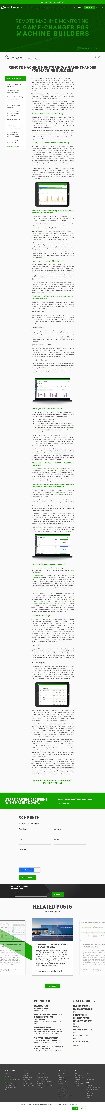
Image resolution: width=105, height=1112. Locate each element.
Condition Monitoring (42, 1075)
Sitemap (77, 1085)
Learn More (62, 803)
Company (46, 8)
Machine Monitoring (27, 1077)
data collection (82, 1041)
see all (76, 1045)
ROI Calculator (78, 1075)
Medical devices (62, 1081)
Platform (30, 8)
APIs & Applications (27, 1083)
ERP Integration (62, 1093)
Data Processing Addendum (93, 1087)
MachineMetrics (15, 59)
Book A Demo (77, 8)
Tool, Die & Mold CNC (63, 1097)
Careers (88, 1075)
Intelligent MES (26, 1075)
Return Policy (89, 1091)
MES (76, 1026)
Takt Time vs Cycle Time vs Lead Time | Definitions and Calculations (48, 1016)
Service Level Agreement (92, 1089)
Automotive (60, 1075)
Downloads (78, 1079)
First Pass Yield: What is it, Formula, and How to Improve (47, 1038)
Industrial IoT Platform (28, 1085)
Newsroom (77, 1081)
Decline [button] (82, 1108)
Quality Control (47, 1034)
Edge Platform (26, 1079)
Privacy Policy (74, 1104)
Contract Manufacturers (64, 1077)
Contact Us (7, 1073)
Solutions (38, 8)
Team (87, 1073)
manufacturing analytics (50, 1021)
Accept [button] (75, 1108)
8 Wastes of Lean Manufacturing (41, 1007)
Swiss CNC (60, 1091)
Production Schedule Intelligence (45, 1085)
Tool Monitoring (47, 1051)
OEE (76, 1038)
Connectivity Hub (79, 1083)
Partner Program (90, 1079)
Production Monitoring (42, 1073)
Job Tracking (40, 1087)
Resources (54, 8)
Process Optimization (42, 1079)
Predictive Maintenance (42, 1077)
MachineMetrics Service (38, 575)
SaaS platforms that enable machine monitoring (48, 468)
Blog (76, 1073)
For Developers (40, 1083)
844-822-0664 (10, 1076)
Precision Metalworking (63, 1089)
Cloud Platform (26, 1081)
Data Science (80, 1035)
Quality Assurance (48, 1042)
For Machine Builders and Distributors (46, 1081)
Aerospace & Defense (63, 1073)
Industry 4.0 (80, 1015)
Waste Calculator (79, 1077)
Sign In (98, 8)
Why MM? (62, 8)
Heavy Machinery (62, 1079)
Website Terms (90, 1093)
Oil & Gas (60, 1083)
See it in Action (89, 8)
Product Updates (82, 1017)
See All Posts (52, 986)
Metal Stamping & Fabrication (65, 1095)
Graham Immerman (18, 57)
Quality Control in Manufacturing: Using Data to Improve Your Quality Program (48, 1029)
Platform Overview (27, 1073)
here (63, 2)
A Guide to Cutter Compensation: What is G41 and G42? (48, 1047)
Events (88, 1077)
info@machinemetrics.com (13, 1079)
